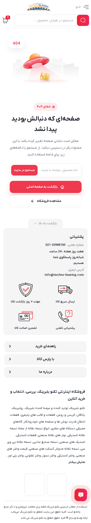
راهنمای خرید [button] (45, 346)
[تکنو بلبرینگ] (38, 7)
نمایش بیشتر (76, 462)
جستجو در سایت (24, 170)
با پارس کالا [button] (45, 359)
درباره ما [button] (45, 371)
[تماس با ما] (81, 495)
